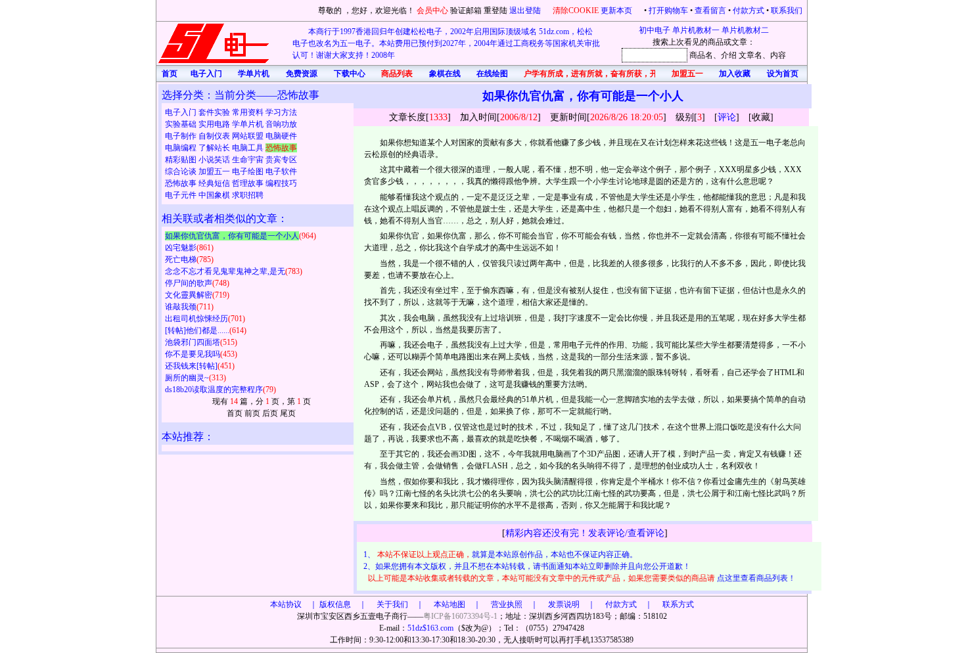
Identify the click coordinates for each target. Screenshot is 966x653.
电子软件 (281, 171)
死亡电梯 (180, 259)
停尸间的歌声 (188, 283)
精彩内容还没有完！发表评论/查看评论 (584, 533)
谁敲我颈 (180, 306)
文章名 (750, 55)
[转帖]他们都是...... (197, 330)
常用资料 (248, 112)
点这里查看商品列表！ (752, 578)
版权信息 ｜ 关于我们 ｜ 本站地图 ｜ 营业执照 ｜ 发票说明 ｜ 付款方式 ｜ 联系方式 (506, 604)
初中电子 (654, 30)
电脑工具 (248, 147)
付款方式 (748, 10)
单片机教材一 (696, 30)
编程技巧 (281, 183)
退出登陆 (526, 10)
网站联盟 (248, 136)
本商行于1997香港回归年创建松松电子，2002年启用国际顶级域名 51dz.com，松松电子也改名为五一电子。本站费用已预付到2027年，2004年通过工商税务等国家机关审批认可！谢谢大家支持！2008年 (446, 43)
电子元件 (181, 195)
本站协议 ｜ (293, 604)
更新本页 (617, 10)
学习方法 (281, 112)
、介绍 (725, 55)
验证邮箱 (466, 10)
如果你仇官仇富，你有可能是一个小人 (232, 235)
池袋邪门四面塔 (192, 342)
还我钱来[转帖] (191, 366)
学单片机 (248, 124)
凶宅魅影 (180, 247)
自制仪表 (215, 136)
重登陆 (495, 10)
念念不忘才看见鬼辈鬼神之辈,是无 (225, 271)
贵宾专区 (281, 159)
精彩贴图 (181, 159)
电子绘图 (248, 171)
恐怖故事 (181, 183)
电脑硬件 (281, 136)
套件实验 (215, 112)
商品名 (701, 55)
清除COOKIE (576, 10)
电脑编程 (181, 147)
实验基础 (181, 124)
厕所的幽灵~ (187, 377)
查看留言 (710, 10)
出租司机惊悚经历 (196, 318)
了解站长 (215, 147)
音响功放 (281, 124)
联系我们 (786, 10)
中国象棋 (215, 195)
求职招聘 (248, 195)
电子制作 (181, 136)
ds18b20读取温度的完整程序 (214, 389)
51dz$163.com (430, 628)
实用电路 (215, 124)
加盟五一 (215, 171)
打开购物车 (668, 10)
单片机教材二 (745, 30)
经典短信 (215, 183)
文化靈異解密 (188, 295)
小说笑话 (215, 159)
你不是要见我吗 (192, 354)
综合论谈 (181, 171)
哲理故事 (248, 183)
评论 (727, 117)
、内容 (774, 55)
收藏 (761, 117)
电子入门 (181, 112)
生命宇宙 (248, 159)
